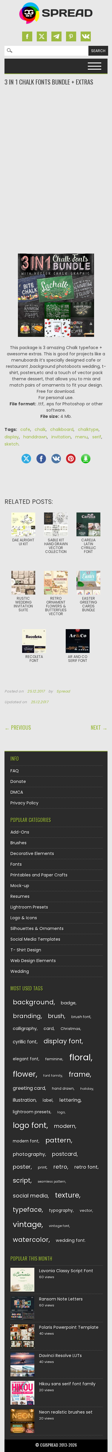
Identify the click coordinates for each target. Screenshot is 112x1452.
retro (60, 1166)
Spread (63, 691)
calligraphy (25, 1028)
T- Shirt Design (25, 950)
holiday (86, 1088)
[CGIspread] (56, 25)
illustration (24, 1100)
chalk (40, 429)
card (49, 1028)
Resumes (20, 896)
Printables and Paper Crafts (38, 875)
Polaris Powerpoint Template (69, 1327)
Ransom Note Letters (61, 1299)
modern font (26, 1141)
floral (80, 1057)
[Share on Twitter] (26, 458)
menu (81, 437)
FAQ (14, 771)
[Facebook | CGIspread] (27, 36)
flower (24, 1074)
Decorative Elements (32, 853)
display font (63, 1041)
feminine (53, 1059)
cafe (25, 429)
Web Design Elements (33, 961)
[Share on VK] (56, 458)
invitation (61, 437)
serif (96, 437)
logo (61, 1112)
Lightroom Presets (29, 907)
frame (79, 1074)
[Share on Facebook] (41, 458)
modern (64, 1126)
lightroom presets (31, 1112)
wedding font (70, 1240)
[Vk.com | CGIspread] (86, 36)
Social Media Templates (35, 939)
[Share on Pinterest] (71, 458)
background (33, 1002)
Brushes (18, 843)
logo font (30, 1125)
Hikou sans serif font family (67, 1384)
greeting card (29, 1088)
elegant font (26, 1059)
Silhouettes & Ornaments (37, 928)
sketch (11, 444)
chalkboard (61, 429)
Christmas (70, 1028)
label (48, 1100)
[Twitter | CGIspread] (42, 36)
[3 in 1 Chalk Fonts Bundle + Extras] (56, 341)
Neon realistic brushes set (66, 1412)
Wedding (19, 971)
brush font (80, 1016)
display (11, 437)
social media (30, 1195)
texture (67, 1195)
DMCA (16, 792)
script (21, 1180)
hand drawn (63, 1088)
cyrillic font (25, 1042)
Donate (18, 781)
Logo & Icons (23, 918)
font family (52, 1075)
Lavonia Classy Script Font (66, 1271)
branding (27, 1016)
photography (29, 1154)
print (42, 1167)
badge (68, 1003)
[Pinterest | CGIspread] (71, 36)
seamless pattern (51, 1181)
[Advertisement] (56, 110)
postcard (64, 1154)
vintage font (59, 1225)
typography (61, 1210)
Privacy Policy (24, 803)
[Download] (85, 458)
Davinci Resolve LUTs (60, 1356)
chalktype (88, 429)
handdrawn (35, 437)
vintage (27, 1224)
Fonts (16, 864)
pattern (58, 1140)
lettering (70, 1100)
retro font (86, 1167)
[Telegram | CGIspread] (56, 36)
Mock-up (19, 886)
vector (86, 1210)
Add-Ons (19, 832)
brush (56, 1016)
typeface (27, 1209)
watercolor (31, 1239)
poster (22, 1166)
